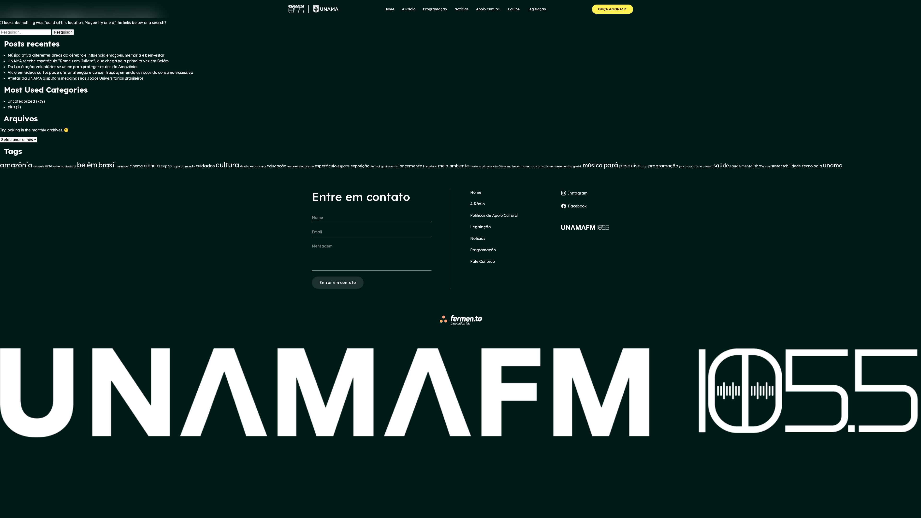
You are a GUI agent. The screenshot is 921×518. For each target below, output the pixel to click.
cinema (136, 166)
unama (832, 165)
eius (11, 107)
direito (244, 166)
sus (767, 166)
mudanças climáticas (493, 166)
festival (375, 166)
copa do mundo (184, 166)
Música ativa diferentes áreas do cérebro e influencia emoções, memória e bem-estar (86, 55)
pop (644, 166)
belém (87, 164)
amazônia (16, 164)
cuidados (205, 166)
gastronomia (389, 166)
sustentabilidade (786, 166)
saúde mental (741, 166)
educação (276, 165)
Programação (435, 9)
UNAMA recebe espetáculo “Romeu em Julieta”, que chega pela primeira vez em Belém (88, 61)
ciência (152, 166)
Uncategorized (21, 101)
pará (610, 165)
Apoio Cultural (488, 9)
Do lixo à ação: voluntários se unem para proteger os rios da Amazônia (72, 66)
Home (389, 9)
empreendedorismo (300, 166)
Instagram (577, 193)
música (592, 165)
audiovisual (68, 166)
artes (56, 166)
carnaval (123, 166)
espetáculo (326, 165)
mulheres (513, 166)
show (759, 165)
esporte (343, 166)
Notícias (461, 9)
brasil (107, 165)
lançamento (410, 165)
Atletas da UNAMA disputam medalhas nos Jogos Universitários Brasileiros (75, 78)
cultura (227, 164)
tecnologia (812, 166)
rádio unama (703, 166)
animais (38, 166)
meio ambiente (453, 165)
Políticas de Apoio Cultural (494, 215)
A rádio (408, 9)
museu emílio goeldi (568, 166)
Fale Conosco (482, 261)
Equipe (514, 9)
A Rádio (477, 203)
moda (474, 166)
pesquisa (630, 165)
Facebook (577, 206)
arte (48, 166)
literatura (430, 166)
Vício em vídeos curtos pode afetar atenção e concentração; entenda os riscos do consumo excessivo (100, 72)
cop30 (166, 166)
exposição (359, 166)
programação (663, 166)
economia (258, 166)
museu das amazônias (537, 166)
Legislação (536, 9)
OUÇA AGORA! (611, 9)
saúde (721, 165)
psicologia (686, 166)
